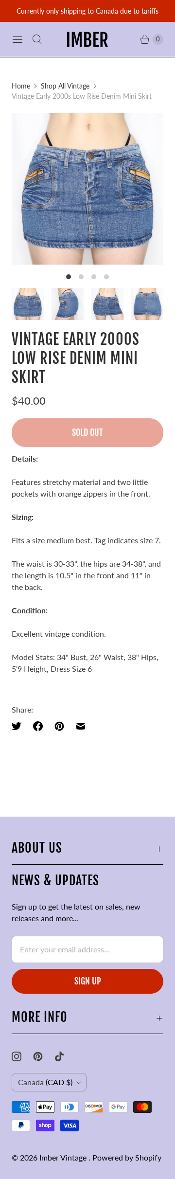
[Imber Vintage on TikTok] (65, 1056)
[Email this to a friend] (80, 726)
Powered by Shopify (126, 1157)
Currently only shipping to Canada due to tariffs (87, 11)
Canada (45, 1082)
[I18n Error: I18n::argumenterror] (28, 304)
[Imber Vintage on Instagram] (22, 1056)
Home (21, 86)
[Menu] (17, 39)
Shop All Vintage (65, 86)
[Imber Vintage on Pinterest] (43, 1056)
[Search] (37, 39)
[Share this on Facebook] (38, 726)
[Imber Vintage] (87, 39)
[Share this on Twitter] (19, 726)
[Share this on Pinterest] (59, 726)
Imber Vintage (63, 1157)
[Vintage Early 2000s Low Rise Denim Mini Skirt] (87, 189)
